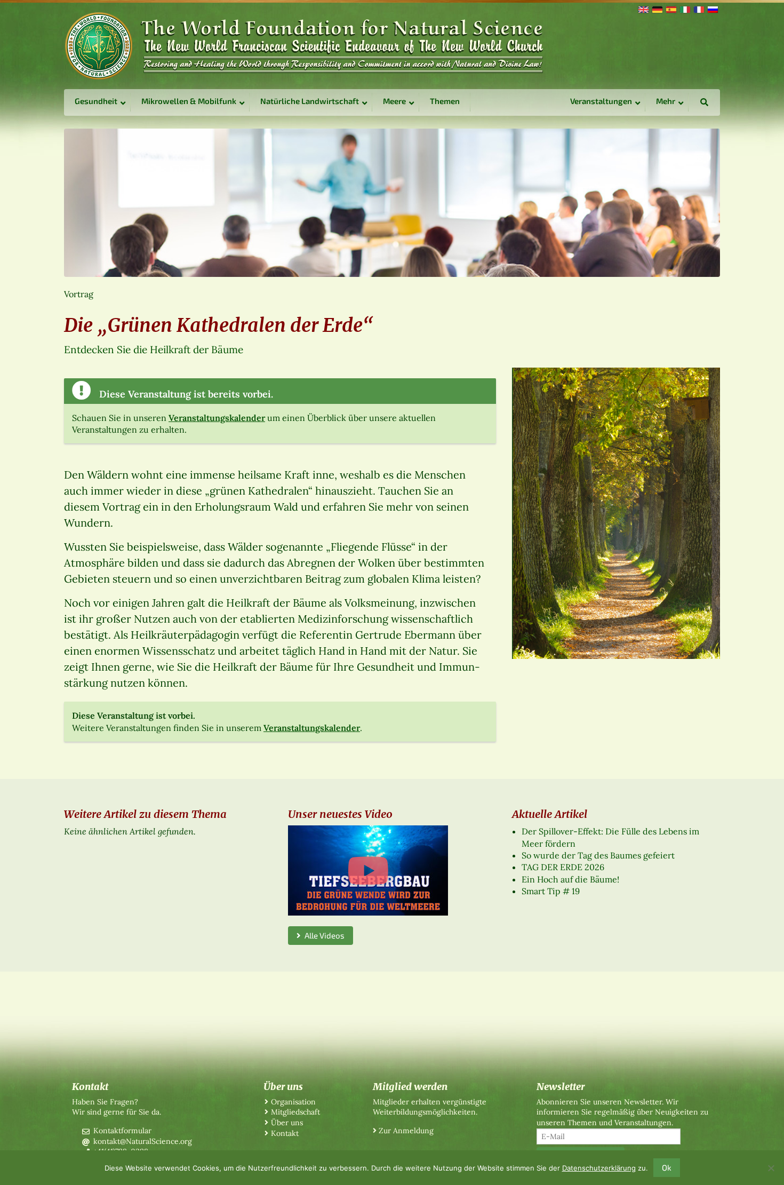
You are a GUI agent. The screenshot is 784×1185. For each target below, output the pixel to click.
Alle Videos (323, 935)
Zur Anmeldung (406, 1130)
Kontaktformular (122, 1130)
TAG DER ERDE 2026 (563, 867)
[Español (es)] (670, 8)
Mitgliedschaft (295, 1112)
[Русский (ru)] (712, 8)
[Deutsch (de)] (656, 8)
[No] (770, 1168)
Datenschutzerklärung (599, 1168)
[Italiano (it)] (684, 8)
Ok (666, 1167)
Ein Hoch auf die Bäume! (570, 879)
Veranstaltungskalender (217, 417)
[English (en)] (643, 8)
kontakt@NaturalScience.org (142, 1141)
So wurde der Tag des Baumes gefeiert (598, 855)
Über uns (287, 1122)
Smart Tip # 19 (551, 891)
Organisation (293, 1102)
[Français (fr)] (698, 8)
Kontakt (285, 1133)
